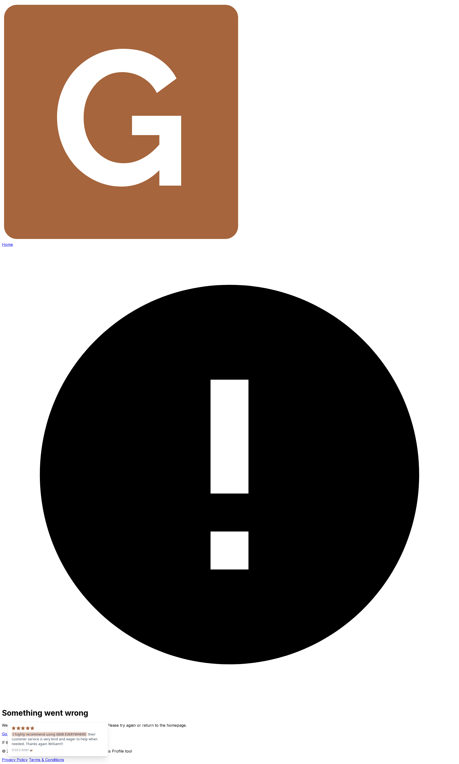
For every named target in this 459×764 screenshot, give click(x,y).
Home (7, 244)
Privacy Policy (15, 759)
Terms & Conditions (46, 759)
